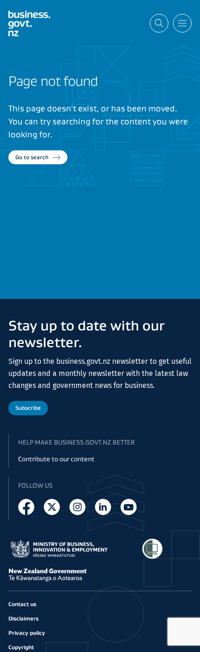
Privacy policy (26, 633)
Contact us (22, 604)
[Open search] (159, 23)
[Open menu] (182, 23)
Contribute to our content (56, 459)
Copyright (21, 647)
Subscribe (28, 408)
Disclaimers (23, 618)
